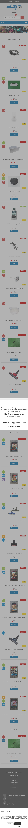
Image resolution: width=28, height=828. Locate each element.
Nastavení (10, 823)
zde (19, 826)
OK (17, 823)
